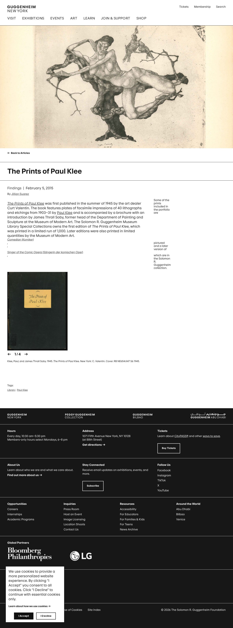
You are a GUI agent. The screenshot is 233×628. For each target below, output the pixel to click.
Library (11, 390)
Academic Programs (20, 519)
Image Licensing (74, 519)
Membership (202, 6)
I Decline (46, 615)
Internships (14, 514)
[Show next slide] (26, 354)
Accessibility (128, 509)
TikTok (161, 480)
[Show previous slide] (9, 354)
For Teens (126, 524)
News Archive (129, 529)
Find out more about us (23, 475)
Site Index (94, 609)
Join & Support (115, 18)
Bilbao (180, 514)
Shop (141, 18)
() (20, 239)
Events (57, 18)
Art (73, 18)
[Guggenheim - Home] (21, 8)
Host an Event (73, 514)
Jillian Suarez (20, 194)
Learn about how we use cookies (28, 606)
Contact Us (71, 529)
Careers (12, 509)
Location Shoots (74, 524)
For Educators (129, 514)
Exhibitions (33, 18)
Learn (89, 18)
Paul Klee (64, 213)
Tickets (184, 6)
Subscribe (93, 485)
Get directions (92, 444)
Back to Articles (20, 153)
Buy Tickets (169, 448)
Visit (11, 18)
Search (221, 6)
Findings (14, 188)
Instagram (164, 475)
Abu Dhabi (183, 509)
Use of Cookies (72, 609)
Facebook (164, 470)
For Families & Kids (132, 519)
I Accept (23, 615)
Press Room (71, 509)
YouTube (163, 490)
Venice (180, 519)
